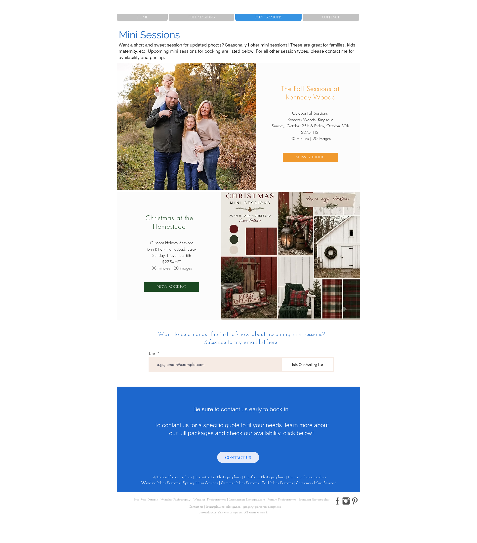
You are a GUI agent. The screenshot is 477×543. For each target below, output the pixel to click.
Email (152, 353)
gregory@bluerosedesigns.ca (262, 506)
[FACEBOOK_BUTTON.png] (337, 501)
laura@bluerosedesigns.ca (223, 506)
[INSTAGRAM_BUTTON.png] (346, 501)
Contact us (196, 506)
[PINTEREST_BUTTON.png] (354, 501)
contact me (336, 51)
